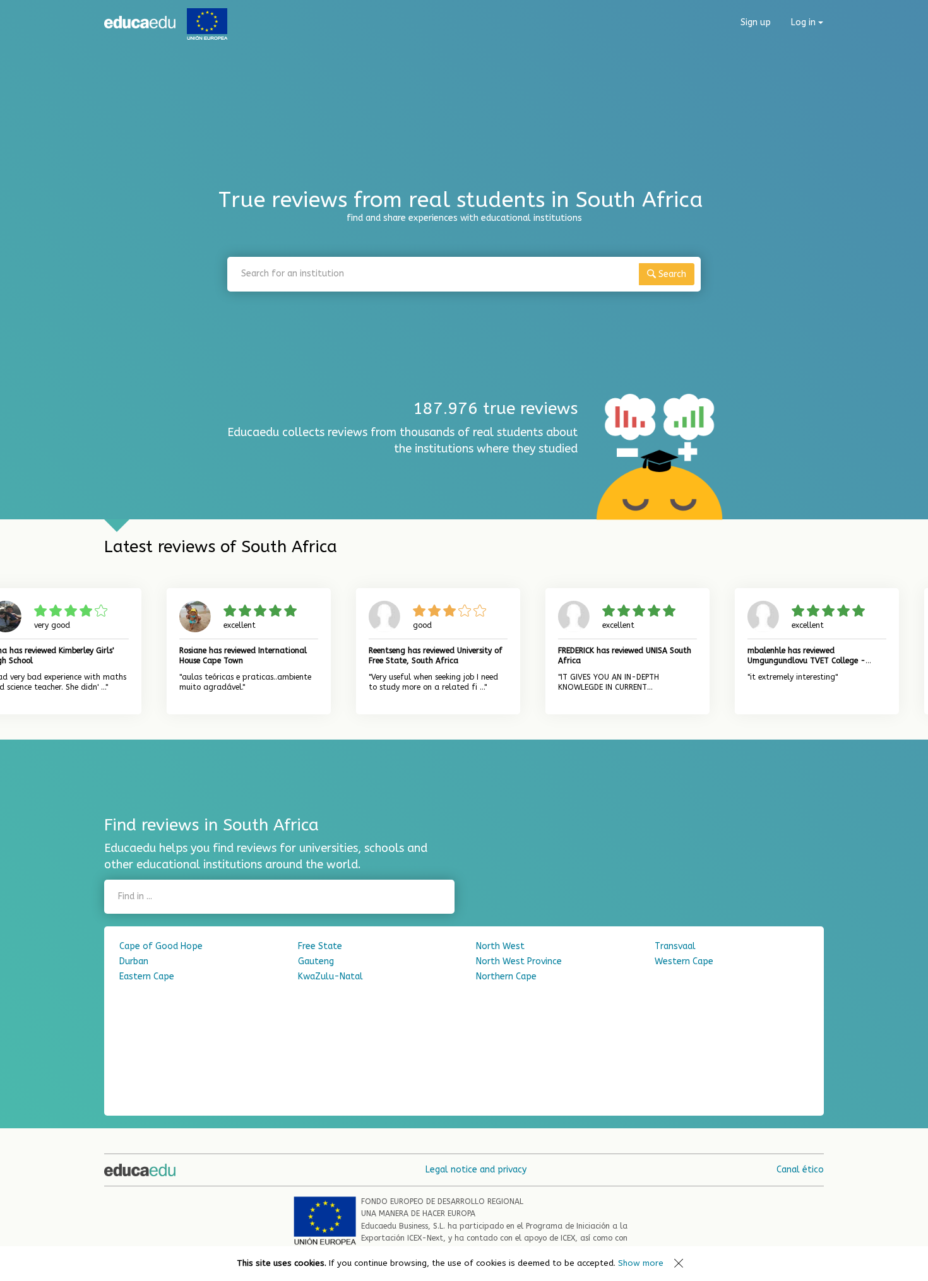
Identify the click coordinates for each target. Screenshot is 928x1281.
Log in (804, 22)
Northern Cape (506, 976)
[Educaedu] (140, 22)
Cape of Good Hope (161, 946)
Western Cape (684, 961)
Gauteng (316, 961)
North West (500, 946)
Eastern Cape (146, 976)
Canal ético (800, 1169)
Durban (133, 961)
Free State (320, 946)
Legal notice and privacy (475, 1169)
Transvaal (675, 946)
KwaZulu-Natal (330, 976)
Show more (640, 1263)
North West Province (519, 961)
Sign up (756, 22)
